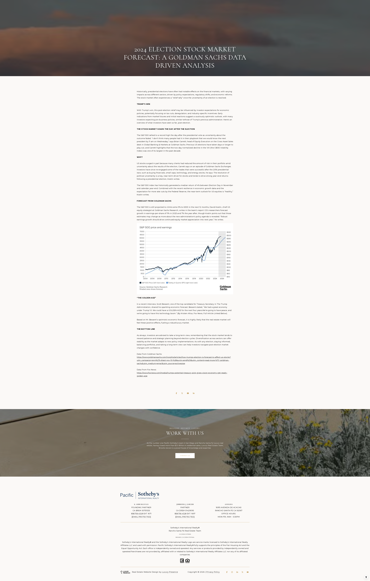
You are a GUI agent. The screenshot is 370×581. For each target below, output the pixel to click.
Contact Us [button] (185, 455)
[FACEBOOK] (227, 572)
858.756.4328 (137, 514)
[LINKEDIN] (237, 572)
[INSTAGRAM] (232, 572)
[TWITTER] (242, 572)
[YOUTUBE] (248, 572)
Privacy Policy (213, 572)
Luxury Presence (170, 572)
